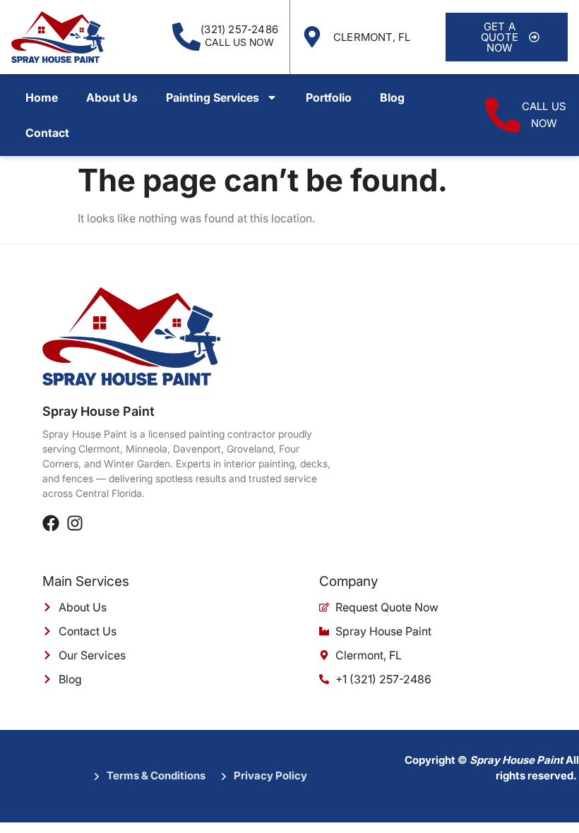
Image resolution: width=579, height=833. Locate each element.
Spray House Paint (98, 411)
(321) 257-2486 (239, 29)
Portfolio (329, 97)
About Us (112, 97)
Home (41, 97)
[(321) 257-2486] (186, 37)
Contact (47, 133)
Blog (392, 97)
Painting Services (212, 97)
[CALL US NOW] (502, 115)
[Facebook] (50, 523)
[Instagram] (74, 523)
